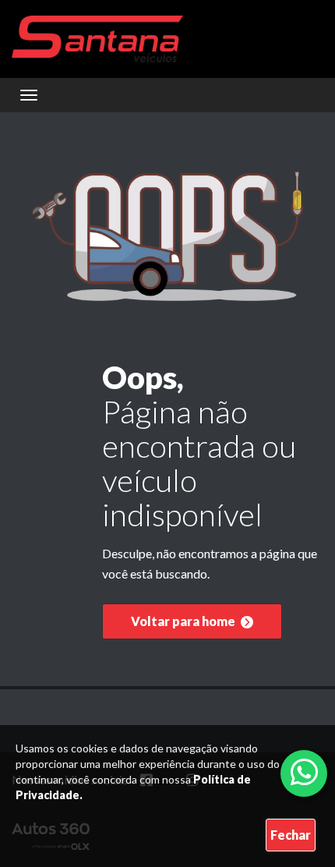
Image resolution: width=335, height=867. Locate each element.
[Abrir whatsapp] (304, 772)
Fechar (290, 834)
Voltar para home (184, 621)
